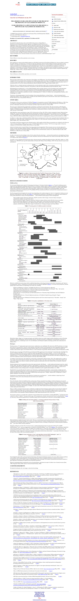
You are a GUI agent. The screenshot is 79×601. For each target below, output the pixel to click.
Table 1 (50, 185)
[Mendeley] (52, 45)
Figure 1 (35, 102)
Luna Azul (13, 14)
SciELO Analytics (57, 19)
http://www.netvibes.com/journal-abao (21, 476)
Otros (54, 45)
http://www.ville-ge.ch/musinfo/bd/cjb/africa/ (50, 484)
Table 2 (49, 284)
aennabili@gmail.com (25, 36)
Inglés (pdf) (56, 25)
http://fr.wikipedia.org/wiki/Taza (30, 581)
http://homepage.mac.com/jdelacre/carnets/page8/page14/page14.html (28, 579)
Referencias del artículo (59, 29)
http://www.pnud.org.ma (37, 497)
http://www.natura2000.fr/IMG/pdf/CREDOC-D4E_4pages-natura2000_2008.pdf (44, 559)
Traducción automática (58, 35)
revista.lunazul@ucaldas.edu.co (39, 599)
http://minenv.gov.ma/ (42, 574)
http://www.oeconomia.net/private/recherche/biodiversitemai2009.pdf (28, 480)
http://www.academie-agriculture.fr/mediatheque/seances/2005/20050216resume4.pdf (29, 584)
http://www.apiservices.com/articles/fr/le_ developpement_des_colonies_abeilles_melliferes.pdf (33, 538)
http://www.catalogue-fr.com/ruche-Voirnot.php (36, 541)
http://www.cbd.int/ (47, 504)
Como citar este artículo (59, 31)
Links (39, 476)
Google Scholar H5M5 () (60, 21)
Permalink (55, 49)
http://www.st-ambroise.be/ (25, 552)
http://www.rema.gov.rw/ (18, 507)
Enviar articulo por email (59, 37)
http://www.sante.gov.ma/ (49, 568)
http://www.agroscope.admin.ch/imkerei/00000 (41, 500)
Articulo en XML (57, 27)
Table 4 (53, 427)
